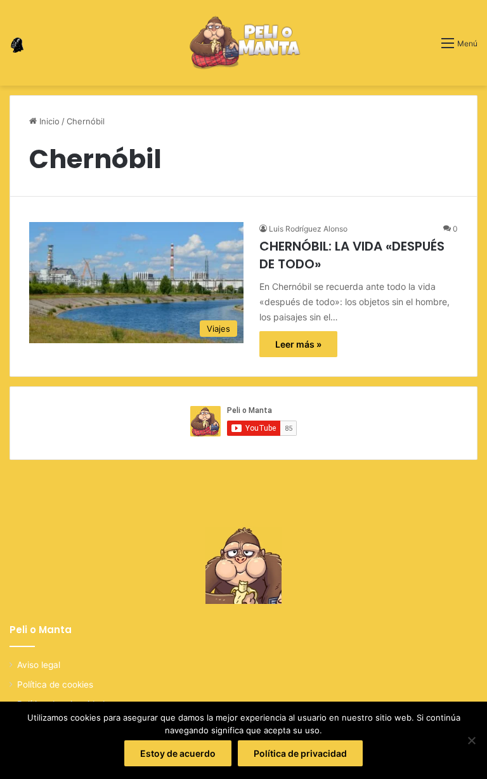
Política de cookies (55, 684)
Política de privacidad (300, 753)
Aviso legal (38, 665)
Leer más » (298, 344)
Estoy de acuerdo (178, 753)
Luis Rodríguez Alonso (308, 228)
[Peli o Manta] (243, 43)
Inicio (48, 121)
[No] (471, 740)
